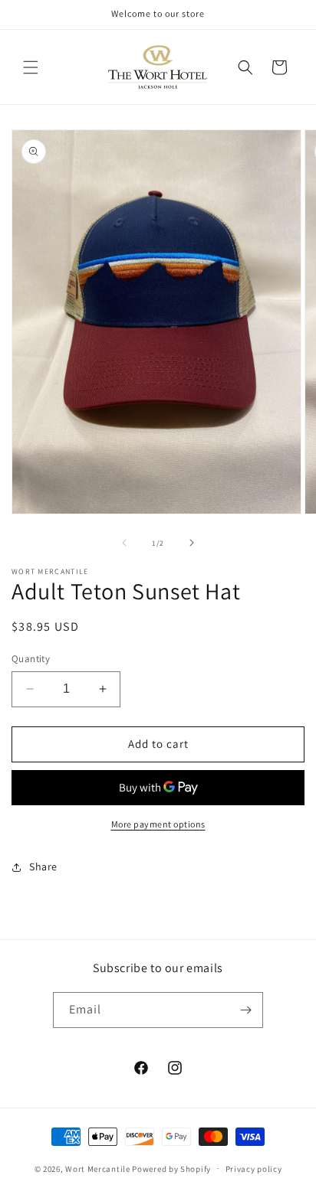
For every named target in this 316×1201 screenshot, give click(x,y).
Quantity (31, 658)
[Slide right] (192, 543)
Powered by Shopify (171, 1168)
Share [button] (43, 866)
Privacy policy (253, 1168)
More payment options (158, 824)
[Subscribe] (245, 1010)
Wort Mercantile (97, 1168)
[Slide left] (124, 543)
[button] (31, 67)
